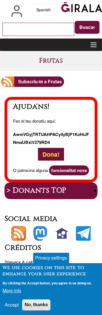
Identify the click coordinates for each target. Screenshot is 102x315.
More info (12, 290)
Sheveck (13, 262)
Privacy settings (51, 257)
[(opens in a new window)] (40, 233)
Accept (12, 304)
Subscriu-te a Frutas (40, 81)
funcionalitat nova (69, 170)
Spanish (43, 9)
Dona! (51, 154)
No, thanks (36, 304)
